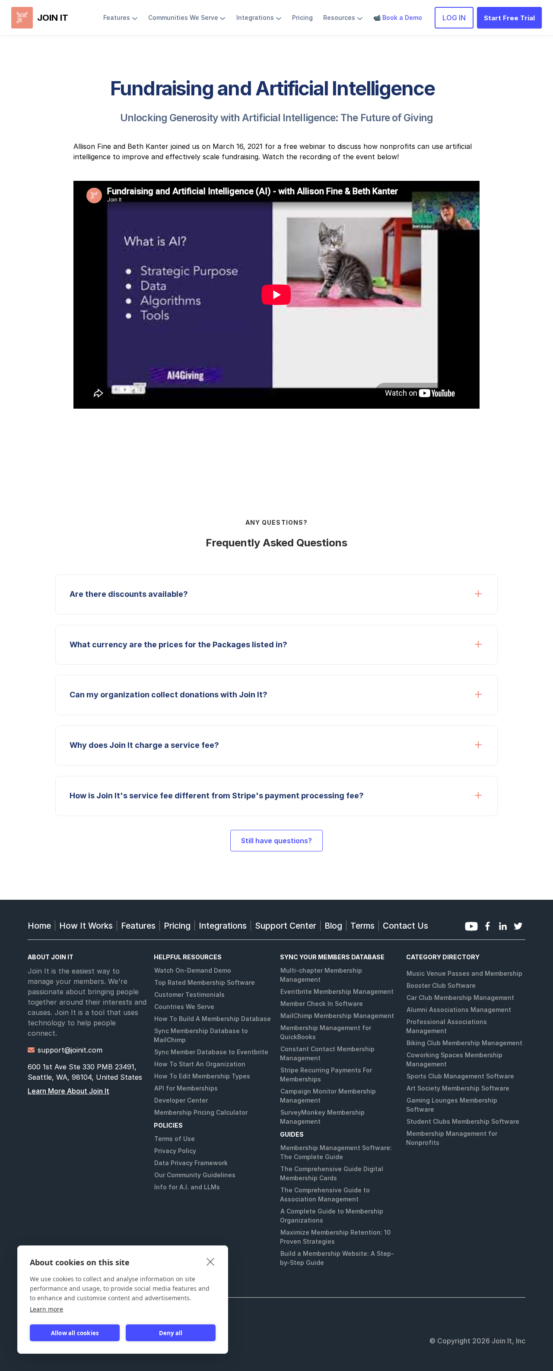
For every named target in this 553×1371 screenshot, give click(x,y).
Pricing (177, 925)
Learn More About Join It (68, 1091)
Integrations (223, 925)
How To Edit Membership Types (202, 1076)
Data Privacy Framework (191, 1162)
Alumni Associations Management (459, 1009)
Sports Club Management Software (460, 1076)
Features (138, 925)
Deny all (171, 1333)
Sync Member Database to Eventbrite (211, 1052)
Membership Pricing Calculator (201, 1112)
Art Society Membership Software (458, 1088)
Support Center (285, 925)
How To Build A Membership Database (212, 1018)
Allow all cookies (75, 1333)
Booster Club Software (441, 985)
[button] (120, 17)
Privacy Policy (175, 1150)
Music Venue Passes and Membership (464, 973)
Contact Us (405, 925)
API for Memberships (186, 1088)
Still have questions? (276, 840)
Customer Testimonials (189, 994)
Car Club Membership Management (460, 997)
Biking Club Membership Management (464, 1042)
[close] (210, 1261)
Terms (362, 925)
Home (39, 925)
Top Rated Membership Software (204, 982)
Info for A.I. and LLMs (187, 1187)
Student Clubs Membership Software (463, 1121)
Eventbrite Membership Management (337, 991)
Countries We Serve (184, 1006)
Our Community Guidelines (194, 1175)
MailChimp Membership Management (337, 1015)
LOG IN (454, 17)
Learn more (46, 1309)
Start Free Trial (509, 18)
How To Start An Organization (199, 1064)
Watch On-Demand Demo (192, 970)
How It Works (86, 925)
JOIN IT (52, 17)
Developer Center (181, 1100)
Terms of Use (174, 1138)
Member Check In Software (321, 1003)
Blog (333, 925)
